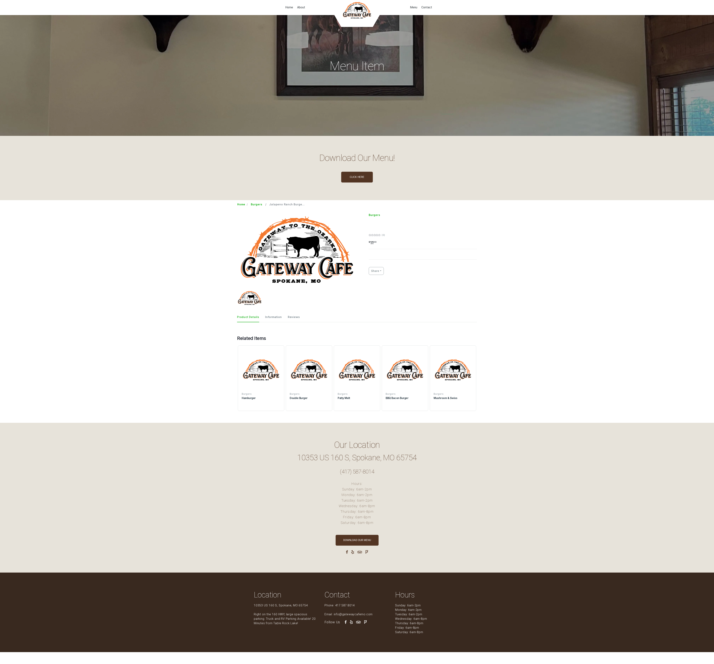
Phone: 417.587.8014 (339, 605)
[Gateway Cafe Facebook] (347, 552)
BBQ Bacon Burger (397, 398)
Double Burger (299, 398)
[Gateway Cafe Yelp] (352, 552)
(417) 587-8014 (357, 471)
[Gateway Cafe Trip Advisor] (359, 552)
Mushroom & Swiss (445, 398)
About (301, 7)
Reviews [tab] (294, 317)
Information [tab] (273, 317)
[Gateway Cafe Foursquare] (366, 552)
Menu (413, 7)
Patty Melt (344, 398)
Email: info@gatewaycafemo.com (348, 614)
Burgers (256, 204)
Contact (426, 7)
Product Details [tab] (248, 317)
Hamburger (249, 398)
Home (289, 7)
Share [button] (375, 270)
